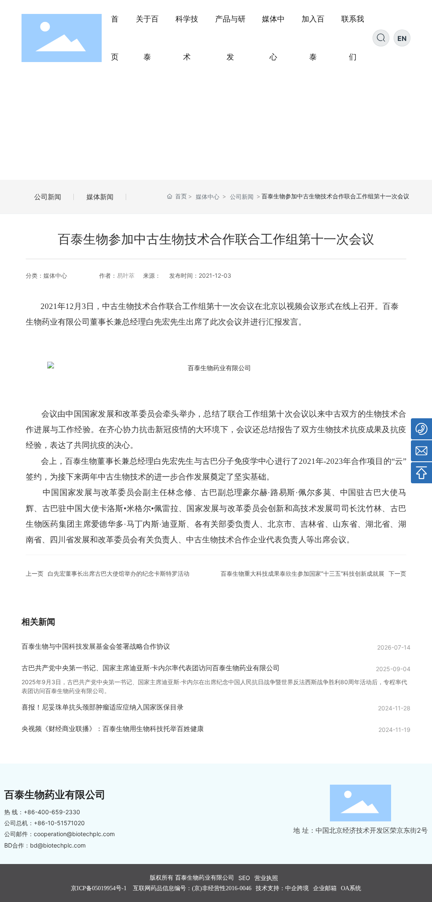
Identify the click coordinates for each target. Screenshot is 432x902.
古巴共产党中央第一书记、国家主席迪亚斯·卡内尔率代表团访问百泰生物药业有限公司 (151, 668)
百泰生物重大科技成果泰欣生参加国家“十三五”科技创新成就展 (302, 573)
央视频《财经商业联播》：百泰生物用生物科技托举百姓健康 (113, 728)
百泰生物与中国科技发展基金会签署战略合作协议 (96, 646)
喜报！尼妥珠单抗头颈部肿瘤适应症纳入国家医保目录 (103, 707)
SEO (244, 877)
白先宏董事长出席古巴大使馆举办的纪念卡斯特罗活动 (118, 573)
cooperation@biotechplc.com (74, 833)
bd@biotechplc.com (58, 845)
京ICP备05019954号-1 (99, 888)
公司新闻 (47, 196)
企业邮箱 (325, 888)
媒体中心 (207, 196)
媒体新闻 (99, 196)
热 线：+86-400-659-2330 (42, 811)
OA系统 (351, 888)
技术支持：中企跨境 (282, 888)
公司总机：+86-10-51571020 (44, 822)
